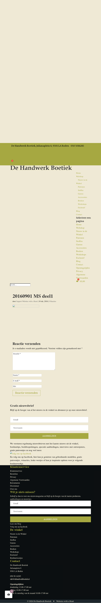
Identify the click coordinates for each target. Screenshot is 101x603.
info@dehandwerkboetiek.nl (20, 579)
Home (78, 173)
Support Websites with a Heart (26, 301)
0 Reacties (52, 301)
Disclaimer (14, 485)
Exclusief (81, 207)
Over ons (13, 489)
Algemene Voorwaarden (21, 159)
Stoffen (80, 190)
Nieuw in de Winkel (81, 181)
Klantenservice (16, 471)
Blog (78, 211)
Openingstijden (17, 152)
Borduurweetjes (16, 558)
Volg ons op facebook (18, 526)
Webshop (79, 176)
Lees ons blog (15, 523)
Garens (80, 193)
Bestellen (14, 473)
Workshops (82, 204)
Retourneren (15, 482)
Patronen (81, 186)
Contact (79, 214)
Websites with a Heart (65, 601)
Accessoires (82, 197)
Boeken (81, 200)
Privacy (13, 155)
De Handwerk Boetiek (42, 601)
